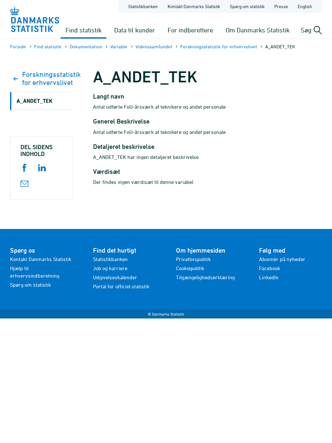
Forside (18, 46)
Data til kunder (134, 30)
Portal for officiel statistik (121, 286)
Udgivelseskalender (115, 277)
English (305, 6)
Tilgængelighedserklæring (205, 277)
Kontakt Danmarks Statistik (194, 6)
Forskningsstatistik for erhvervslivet (218, 46)
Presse (281, 6)
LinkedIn (269, 277)
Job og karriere (110, 268)
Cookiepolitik (190, 268)
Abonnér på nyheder (282, 259)
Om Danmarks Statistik (258, 30)
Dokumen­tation (86, 46)
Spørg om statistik (247, 6)
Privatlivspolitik (193, 259)
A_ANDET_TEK (35, 100)
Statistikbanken (143, 6)
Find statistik (83, 30)
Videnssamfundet (154, 46)
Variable (118, 46)
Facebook (269, 268)
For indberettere (190, 30)
